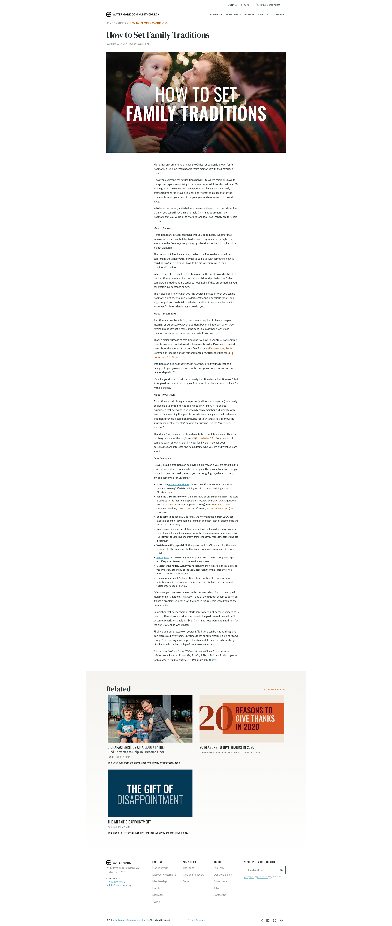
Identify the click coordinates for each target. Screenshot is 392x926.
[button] (234, 14)
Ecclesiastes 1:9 (205, 438)
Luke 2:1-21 (183, 508)
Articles (121, 23)
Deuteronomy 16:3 (220, 348)
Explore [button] (215, 14)
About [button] (262, 14)
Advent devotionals (178, 484)
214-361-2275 (117, 882)
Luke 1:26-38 (169, 504)
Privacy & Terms (196, 919)
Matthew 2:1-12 (219, 508)
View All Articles (274, 689)
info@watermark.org (120, 885)
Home (109, 23)
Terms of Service (262, 878)
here (213, 660)
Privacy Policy (249, 878)
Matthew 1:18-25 (221, 504)
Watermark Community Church (131, 919)
